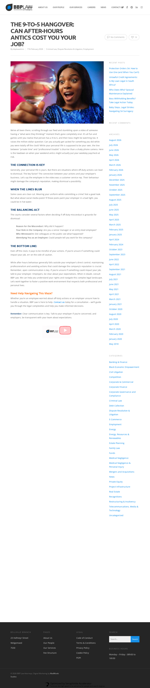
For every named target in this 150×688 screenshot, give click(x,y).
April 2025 (114, 213)
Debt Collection (116, 396)
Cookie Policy (82, 643)
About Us (42, 7)
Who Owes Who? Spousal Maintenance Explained (121, 91)
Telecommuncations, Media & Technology (123, 499)
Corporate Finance (118, 377)
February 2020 (116, 327)
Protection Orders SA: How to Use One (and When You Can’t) (124, 69)
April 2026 (114, 153)
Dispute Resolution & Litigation (70, 48)
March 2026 (115, 158)
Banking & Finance (118, 352)
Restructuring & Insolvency (122, 492)
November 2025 (117, 178)
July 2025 (113, 198)
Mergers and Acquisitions (121, 462)
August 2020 (115, 307)
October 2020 (115, 302)
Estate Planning (116, 433)
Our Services (75, 7)
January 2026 (115, 168)
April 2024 (114, 233)
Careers (91, 7)
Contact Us (117, 7)
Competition (115, 367)
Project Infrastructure (119, 477)
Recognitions (115, 487)
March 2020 (115, 322)
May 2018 (114, 337)
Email (58, 576)
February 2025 (116, 223)
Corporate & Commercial (121, 372)
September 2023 (117, 248)
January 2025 (115, 228)
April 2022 (114, 258)
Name (14, 576)
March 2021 (115, 292)
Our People (58, 7)
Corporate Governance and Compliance (122, 384)
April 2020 (114, 317)
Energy (112, 420)
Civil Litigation (116, 362)
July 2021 (113, 272)
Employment (88, 48)
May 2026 (114, 148)
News (103, 7)
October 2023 (115, 243)
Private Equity (116, 472)
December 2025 (117, 173)
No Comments (117, 36)
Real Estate (114, 482)
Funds (112, 443)
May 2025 (114, 208)
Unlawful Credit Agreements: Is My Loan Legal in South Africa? (123, 80)
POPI (78, 648)
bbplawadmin (18, 48)
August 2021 (115, 267)
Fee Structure (50, 643)
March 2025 (115, 218)
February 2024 (116, 238)
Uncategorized (116, 506)
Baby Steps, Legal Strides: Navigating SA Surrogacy (121, 108)
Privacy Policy (82, 638)
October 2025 (115, 183)
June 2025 (114, 203)
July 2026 (113, 138)
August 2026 (115, 133)
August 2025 (115, 193)
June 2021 (114, 277)
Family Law (114, 438)
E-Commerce (115, 410)
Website (102, 576)
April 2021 (114, 287)
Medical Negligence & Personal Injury (120, 455)
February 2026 (116, 163)
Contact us (59, 301)
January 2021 (115, 297)
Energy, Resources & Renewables (119, 427)
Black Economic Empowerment (124, 357)
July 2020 (113, 312)
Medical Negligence (118, 448)
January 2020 (115, 332)
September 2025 (117, 188)
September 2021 (117, 263)
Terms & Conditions (86, 633)
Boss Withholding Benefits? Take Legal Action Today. (122, 100)
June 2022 (114, 253)
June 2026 (114, 143)
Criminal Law (51, 48)
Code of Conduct (84, 628)
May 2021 (114, 282)
